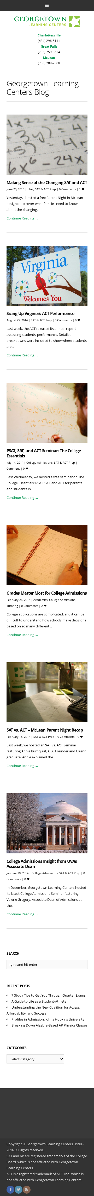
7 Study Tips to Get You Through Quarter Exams (48, 995)
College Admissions (39, 462)
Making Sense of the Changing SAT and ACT (47, 182)
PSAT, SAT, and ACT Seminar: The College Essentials (44, 453)
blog (30, 189)
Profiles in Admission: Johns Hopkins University (47, 1019)
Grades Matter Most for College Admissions (47, 593)
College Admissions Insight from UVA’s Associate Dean (42, 863)
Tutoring (12, 606)
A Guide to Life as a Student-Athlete (38, 1001)
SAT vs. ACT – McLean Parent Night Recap (45, 730)
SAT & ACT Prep (45, 189)
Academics (40, 600)
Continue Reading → (22, 218)
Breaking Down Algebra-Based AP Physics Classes (49, 1025)
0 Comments (68, 189)
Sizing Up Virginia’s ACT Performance (40, 313)
